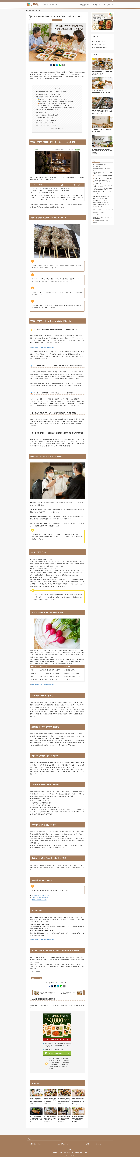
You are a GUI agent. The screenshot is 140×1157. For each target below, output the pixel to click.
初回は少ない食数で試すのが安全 (45, 123)
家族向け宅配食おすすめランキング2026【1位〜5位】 (51, 97)
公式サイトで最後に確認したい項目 (46, 125)
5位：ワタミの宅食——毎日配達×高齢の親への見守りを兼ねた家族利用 (56, 107)
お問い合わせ (83, 1152)
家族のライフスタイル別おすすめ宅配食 (47, 110)
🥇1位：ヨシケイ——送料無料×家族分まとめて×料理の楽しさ (53, 99)
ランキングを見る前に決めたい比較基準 (47, 115)
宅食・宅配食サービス (100, 44)
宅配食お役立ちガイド (100, 41)
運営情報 (60, 1152)
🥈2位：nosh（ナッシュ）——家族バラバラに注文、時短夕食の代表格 (55, 101)
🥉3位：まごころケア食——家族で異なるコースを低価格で (52, 103)
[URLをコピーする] (63, 65)
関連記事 (95, 222)
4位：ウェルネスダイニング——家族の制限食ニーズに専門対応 (53, 105)
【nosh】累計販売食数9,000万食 (101, 220)
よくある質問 (96, 215)
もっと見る (57, 128)
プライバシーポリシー (68, 1152)
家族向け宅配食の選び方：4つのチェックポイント (50, 94)
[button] (51, 65)
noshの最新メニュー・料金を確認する (42, 347)
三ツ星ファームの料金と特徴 (40, 898)
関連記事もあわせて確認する (99, 213)
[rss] (111, 1)
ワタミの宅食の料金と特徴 (39, 900)
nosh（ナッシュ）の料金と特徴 (40, 895)
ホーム (55, 1152)
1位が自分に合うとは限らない (44, 117)
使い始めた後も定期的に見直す (100, 207)
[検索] (113, 1)
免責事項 (77, 1152)
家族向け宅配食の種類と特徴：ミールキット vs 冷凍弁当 (52, 92)
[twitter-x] (109, 1)
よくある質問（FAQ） (42, 112)
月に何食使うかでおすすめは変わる (46, 120)
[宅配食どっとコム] (34, 4)
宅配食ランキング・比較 (56, 19)
